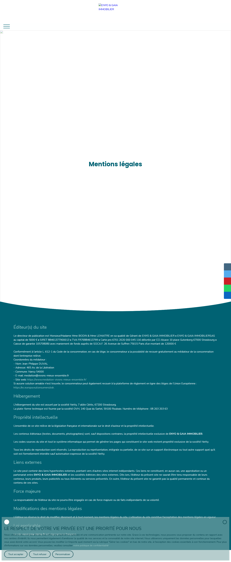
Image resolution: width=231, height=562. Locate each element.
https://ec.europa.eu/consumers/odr (34, 387)
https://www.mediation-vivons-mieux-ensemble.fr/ (56, 379)
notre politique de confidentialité (91, 545)
